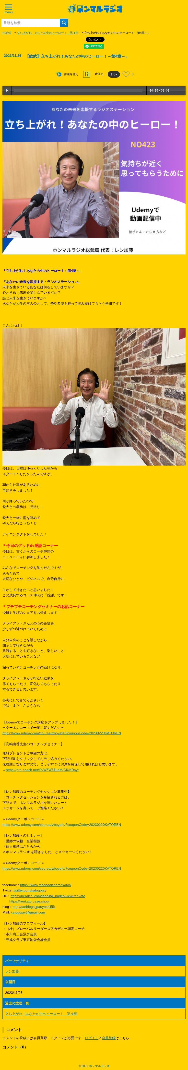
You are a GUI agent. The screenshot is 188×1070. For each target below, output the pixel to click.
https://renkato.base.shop (29, 901)
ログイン (91, 1038)
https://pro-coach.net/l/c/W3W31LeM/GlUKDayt (42, 770)
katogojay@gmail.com (28, 912)
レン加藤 (12, 971)
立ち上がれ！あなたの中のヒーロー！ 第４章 (48, 33)
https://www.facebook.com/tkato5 (45, 885)
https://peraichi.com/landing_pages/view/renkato (48, 896)
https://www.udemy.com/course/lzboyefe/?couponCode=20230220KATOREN (61, 733)
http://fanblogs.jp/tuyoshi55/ (33, 907)
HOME (6, 33)
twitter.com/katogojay (30, 890)
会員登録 (109, 1038)
